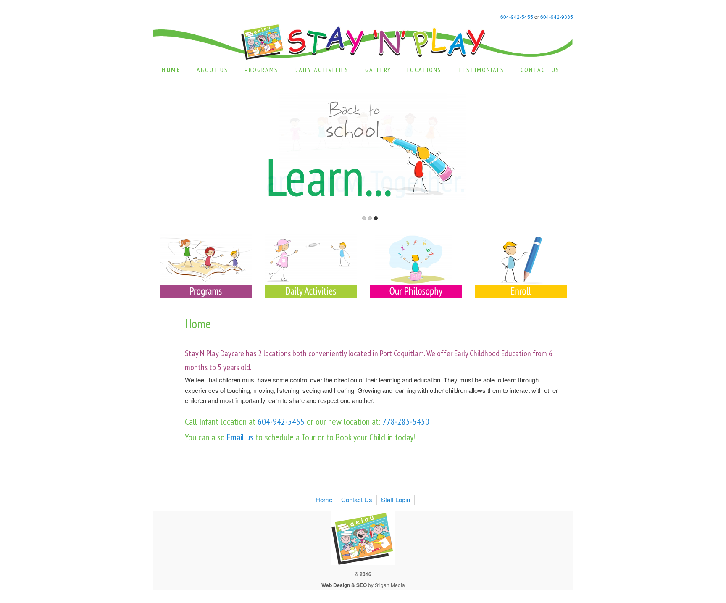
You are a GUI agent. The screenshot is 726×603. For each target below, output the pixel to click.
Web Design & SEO (344, 585)
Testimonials (481, 70)
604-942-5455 (516, 16)
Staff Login (395, 499)
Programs (261, 70)
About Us (212, 70)
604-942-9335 (556, 16)
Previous (169, 213)
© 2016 (363, 574)
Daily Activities (322, 70)
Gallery (378, 70)
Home (171, 70)
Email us (239, 437)
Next (557, 213)
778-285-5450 (405, 421)
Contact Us (540, 70)
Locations (424, 70)
